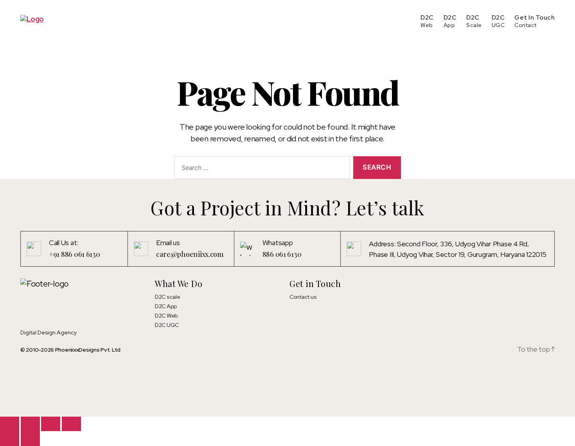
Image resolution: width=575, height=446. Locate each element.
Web (426, 25)
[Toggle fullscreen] (30, 424)
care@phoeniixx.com (190, 254)
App (449, 25)
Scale (474, 25)
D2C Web (166, 315)
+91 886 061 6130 (74, 254)
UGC (498, 25)
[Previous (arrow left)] (9, 438)
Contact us (302, 296)
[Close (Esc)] (71, 424)
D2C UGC (167, 325)
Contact (525, 25)
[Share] (50, 424)
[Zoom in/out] (9, 424)
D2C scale (167, 296)
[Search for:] (260, 169)
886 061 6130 (282, 254)
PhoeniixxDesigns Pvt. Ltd (87, 349)
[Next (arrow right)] (30, 438)
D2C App (166, 306)
